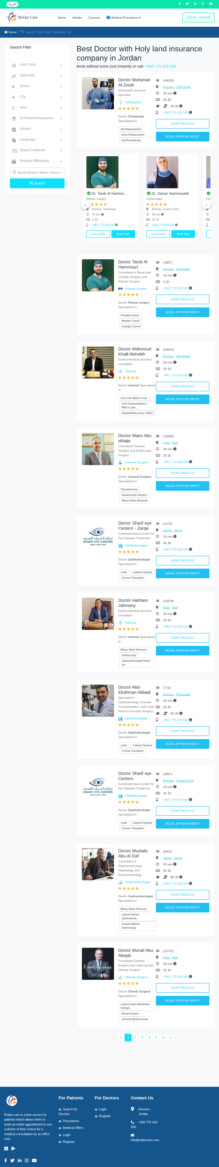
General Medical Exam (135, 1019)
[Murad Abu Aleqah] (98, 963)
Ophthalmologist (136, 545)
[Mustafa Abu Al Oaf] (98, 864)
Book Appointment (183, 136)
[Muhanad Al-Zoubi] (98, 93)
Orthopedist (133, 102)
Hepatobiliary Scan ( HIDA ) (138, 413)
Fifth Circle (183, 87)
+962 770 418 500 (160, 66)
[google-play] (13, 1148)
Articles (77, 17)
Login (66, 1135)
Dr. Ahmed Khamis (187, 193)
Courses (94, 17)
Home (62, 17)
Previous (85, 204)
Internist (130, 371)
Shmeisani (183, 269)
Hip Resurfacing (131, 140)
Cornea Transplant (133, 577)
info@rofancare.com (145, 1140)
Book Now (84, 234)
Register (69, 1141)
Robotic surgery (136, 288)
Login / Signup (198, 17)
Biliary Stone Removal (135, 500)
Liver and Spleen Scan (134, 398)
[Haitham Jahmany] (98, 613)
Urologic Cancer (131, 326)
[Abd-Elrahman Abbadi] (98, 700)
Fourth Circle (185, 780)
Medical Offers (73, 1128)
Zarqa (167, 530)
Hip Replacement (131, 129)
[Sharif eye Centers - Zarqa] (98, 536)
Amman (168, 87)
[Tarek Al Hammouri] (98, 275)
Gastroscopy (129, 655)
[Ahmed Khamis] (191, 172)
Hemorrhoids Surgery (134, 495)
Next (206, 204)
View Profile (183, 123)
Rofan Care (27, 17)
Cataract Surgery (142, 572)
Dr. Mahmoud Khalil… (129, 193)
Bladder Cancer (131, 320)
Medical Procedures (124, 17)
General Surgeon (137, 462)
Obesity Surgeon (136, 977)
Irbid (166, 442)
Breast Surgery (130, 1013)
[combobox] (41, 65)
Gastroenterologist (137, 882)
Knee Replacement (133, 134)
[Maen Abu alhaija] (98, 449)
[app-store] (6, 1148)
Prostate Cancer (130, 315)
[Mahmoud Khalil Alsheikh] (131, 172)
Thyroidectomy (129, 489)
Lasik (124, 572)
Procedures (71, 1121)
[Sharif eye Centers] (98, 786)
